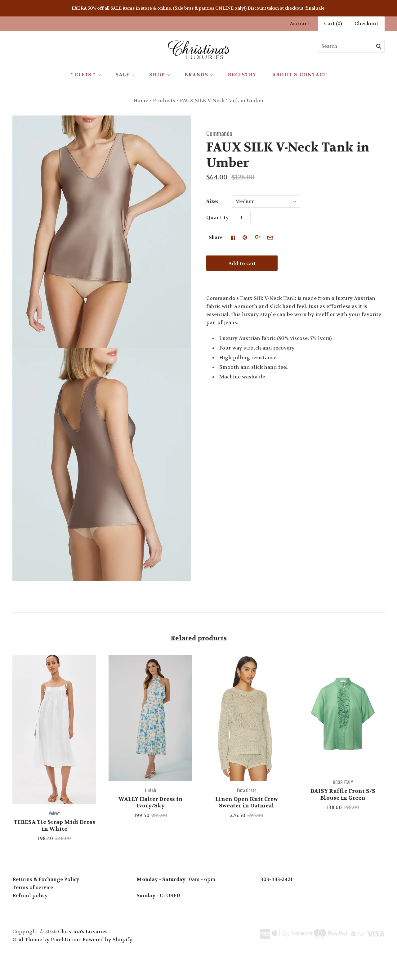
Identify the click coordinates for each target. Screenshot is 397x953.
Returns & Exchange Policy (45, 879)
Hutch (150, 790)
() (333, 23)
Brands (196, 74)
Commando (219, 133)
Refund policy (30, 895)
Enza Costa (246, 790)
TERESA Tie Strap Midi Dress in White (54, 825)
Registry (242, 74)
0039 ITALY (343, 782)
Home (140, 100)
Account (300, 23)
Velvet (54, 813)
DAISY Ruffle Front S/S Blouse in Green (342, 794)
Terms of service (32, 887)
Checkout (366, 23)
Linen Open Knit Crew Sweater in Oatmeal (246, 802)
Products (164, 100)
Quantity (217, 217)
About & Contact (299, 74)
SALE (122, 74)
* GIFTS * (83, 74)
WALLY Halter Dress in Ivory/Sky (150, 802)
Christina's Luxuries (83, 931)
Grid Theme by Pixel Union (46, 939)
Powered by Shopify (107, 939)
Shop (157, 74)
